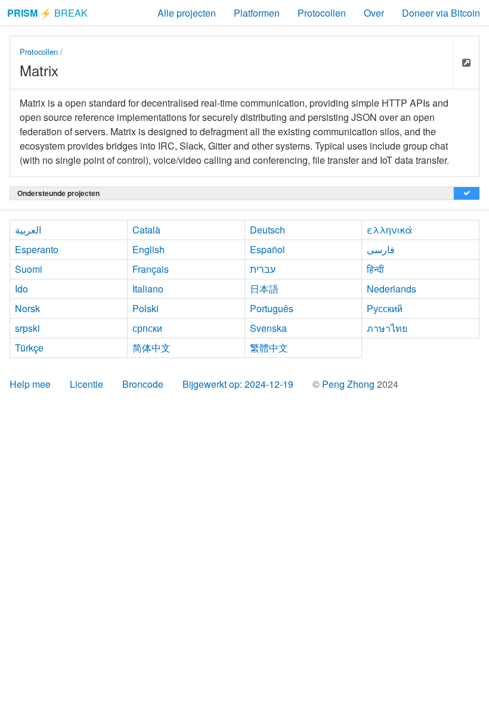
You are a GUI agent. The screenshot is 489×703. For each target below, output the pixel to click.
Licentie (86, 384)
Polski (145, 308)
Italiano (147, 288)
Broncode (142, 384)
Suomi (28, 269)
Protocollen (322, 13)
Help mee (30, 384)
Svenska (268, 328)
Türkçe (29, 347)
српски (147, 328)
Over (374, 13)
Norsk (27, 308)
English (148, 249)
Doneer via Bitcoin (441, 13)
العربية (28, 230)
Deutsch (267, 230)
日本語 (264, 288)
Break (47, 13)
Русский (385, 308)
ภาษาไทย (387, 328)
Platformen (257, 13)
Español (267, 249)
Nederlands (391, 288)
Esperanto (36, 249)
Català (146, 230)
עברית (263, 269)
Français (150, 269)
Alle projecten (186, 13)
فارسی (381, 249)
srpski (27, 328)
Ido (21, 288)
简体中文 (151, 347)
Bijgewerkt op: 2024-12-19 (237, 384)
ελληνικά (389, 230)
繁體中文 (269, 347)
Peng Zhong (349, 384)
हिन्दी (375, 269)
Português (271, 308)
